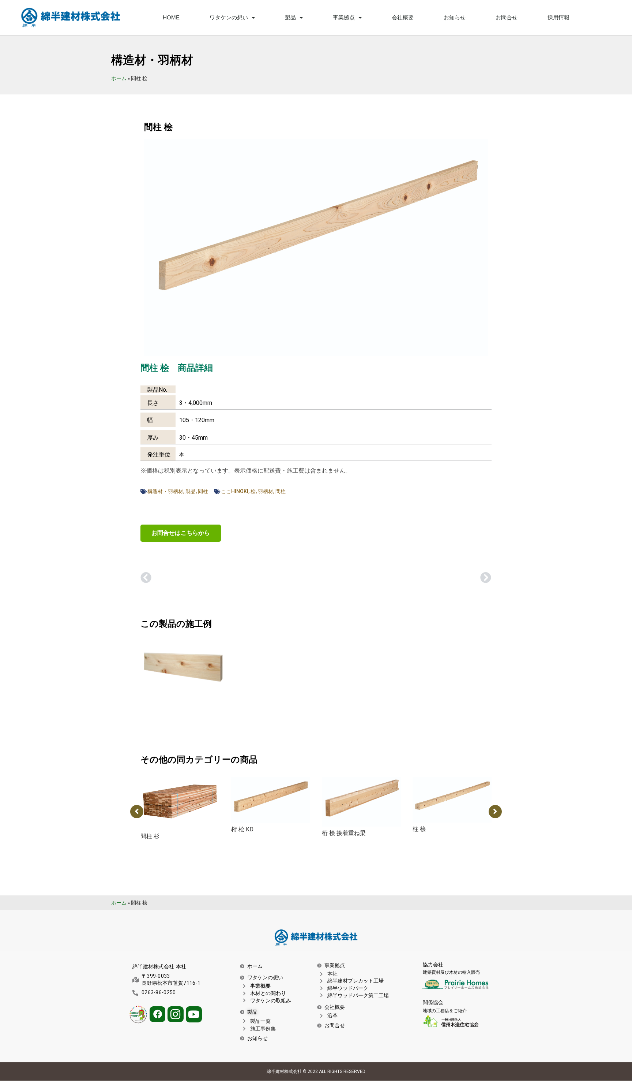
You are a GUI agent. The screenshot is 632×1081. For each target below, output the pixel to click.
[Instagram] (175, 1014)
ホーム (119, 78)
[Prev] (228, 578)
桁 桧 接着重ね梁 (344, 833)
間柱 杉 (149, 836)
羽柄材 (265, 491)
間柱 (203, 491)
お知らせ (455, 17)
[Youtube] (194, 1014)
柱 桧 (419, 828)
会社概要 (403, 17)
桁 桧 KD (242, 829)
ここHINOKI (234, 491)
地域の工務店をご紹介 (445, 1010)
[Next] (404, 578)
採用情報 (558, 17)
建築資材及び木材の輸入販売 (451, 972)
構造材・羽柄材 (165, 491)
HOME (171, 17)
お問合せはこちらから (180, 532)
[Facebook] (157, 1014)
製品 (190, 491)
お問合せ (507, 17)
